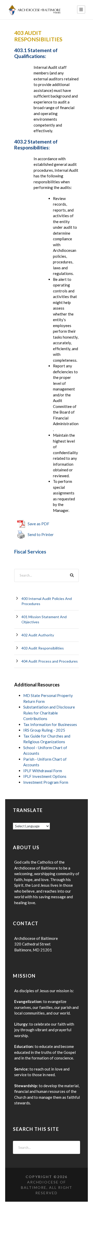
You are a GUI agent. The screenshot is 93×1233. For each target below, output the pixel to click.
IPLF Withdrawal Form (42, 770)
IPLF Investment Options (44, 776)
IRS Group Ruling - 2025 (44, 730)
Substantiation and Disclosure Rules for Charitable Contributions (49, 713)
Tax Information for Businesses (50, 724)
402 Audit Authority (37, 635)
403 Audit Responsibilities (42, 648)
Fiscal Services (30, 552)
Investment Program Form (45, 782)
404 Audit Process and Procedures (49, 661)
